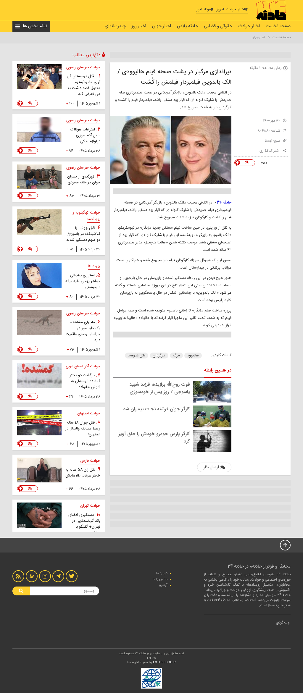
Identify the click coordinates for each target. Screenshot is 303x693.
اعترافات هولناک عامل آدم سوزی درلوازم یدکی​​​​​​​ (85, 135)
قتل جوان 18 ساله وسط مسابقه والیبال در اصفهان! (82, 428)
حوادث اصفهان (88, 413)
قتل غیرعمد (136, 355)
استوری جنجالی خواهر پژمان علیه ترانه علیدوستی (82, 281)
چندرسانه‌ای (115, 26)
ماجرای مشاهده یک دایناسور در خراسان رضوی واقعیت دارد (82, 331)
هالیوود (193, 355)
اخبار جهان (161, 26)
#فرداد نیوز (204, 9)
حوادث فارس (90, 461)
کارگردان (159, 355)
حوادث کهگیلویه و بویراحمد (86, 215)
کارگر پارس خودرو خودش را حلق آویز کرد (154, 437)
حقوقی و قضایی (218, 26)
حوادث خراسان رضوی (83, 67)
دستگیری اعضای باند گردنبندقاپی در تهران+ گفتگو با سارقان (84, 524)
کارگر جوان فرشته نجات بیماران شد (156, 409)
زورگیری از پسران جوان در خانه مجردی (83, 179)
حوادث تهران (90, 506)
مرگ (176, 355)
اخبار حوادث (249, 26)
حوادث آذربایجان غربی (83, 366)
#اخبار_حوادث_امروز (232, 9)
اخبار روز (139, 26)
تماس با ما (160, 579)
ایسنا (268, 141)
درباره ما (161, 573)
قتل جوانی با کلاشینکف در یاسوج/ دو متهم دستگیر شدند (83, 234)
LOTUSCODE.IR (164, 662)
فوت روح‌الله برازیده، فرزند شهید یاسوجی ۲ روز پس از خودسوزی (159, 388)
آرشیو (163, 585)
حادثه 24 (223, 202)
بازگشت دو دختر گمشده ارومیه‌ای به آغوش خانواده (85, 381)
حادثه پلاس (187, 26)
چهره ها (94, 266)
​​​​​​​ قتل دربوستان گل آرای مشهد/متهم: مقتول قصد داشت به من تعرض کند (83, 85)
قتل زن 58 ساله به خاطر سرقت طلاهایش (82, 472)
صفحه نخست (278, 26)
